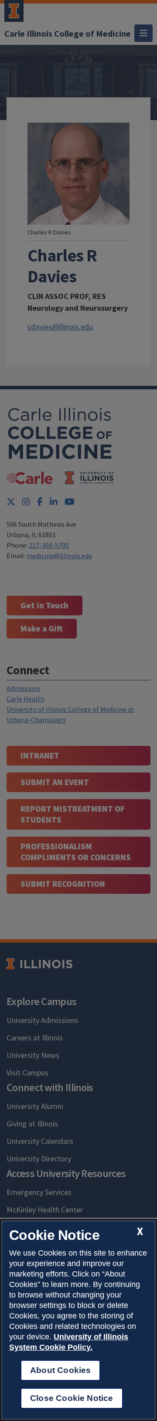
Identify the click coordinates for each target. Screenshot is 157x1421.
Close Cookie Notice (71, 1398)
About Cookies (60, 1370)
